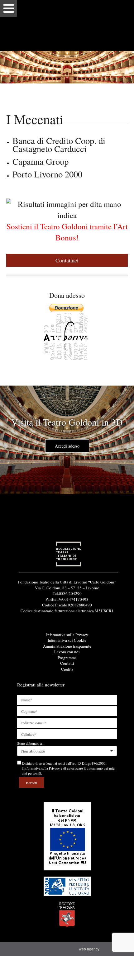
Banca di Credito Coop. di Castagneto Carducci (58, 144)
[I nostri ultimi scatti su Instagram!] (78, 618)
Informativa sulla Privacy (67, 634)
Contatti (67, 663)
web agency (90, 948)
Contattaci (67, 260)
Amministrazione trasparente (67, 646)
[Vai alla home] (67, 25)
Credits (67, 669)
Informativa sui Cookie (67, 640)
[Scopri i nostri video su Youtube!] (67, 618)
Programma (67, 657)
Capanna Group (40, 161)
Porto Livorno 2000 (47, 174)
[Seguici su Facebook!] (56, 618)
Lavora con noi (67, 651)
